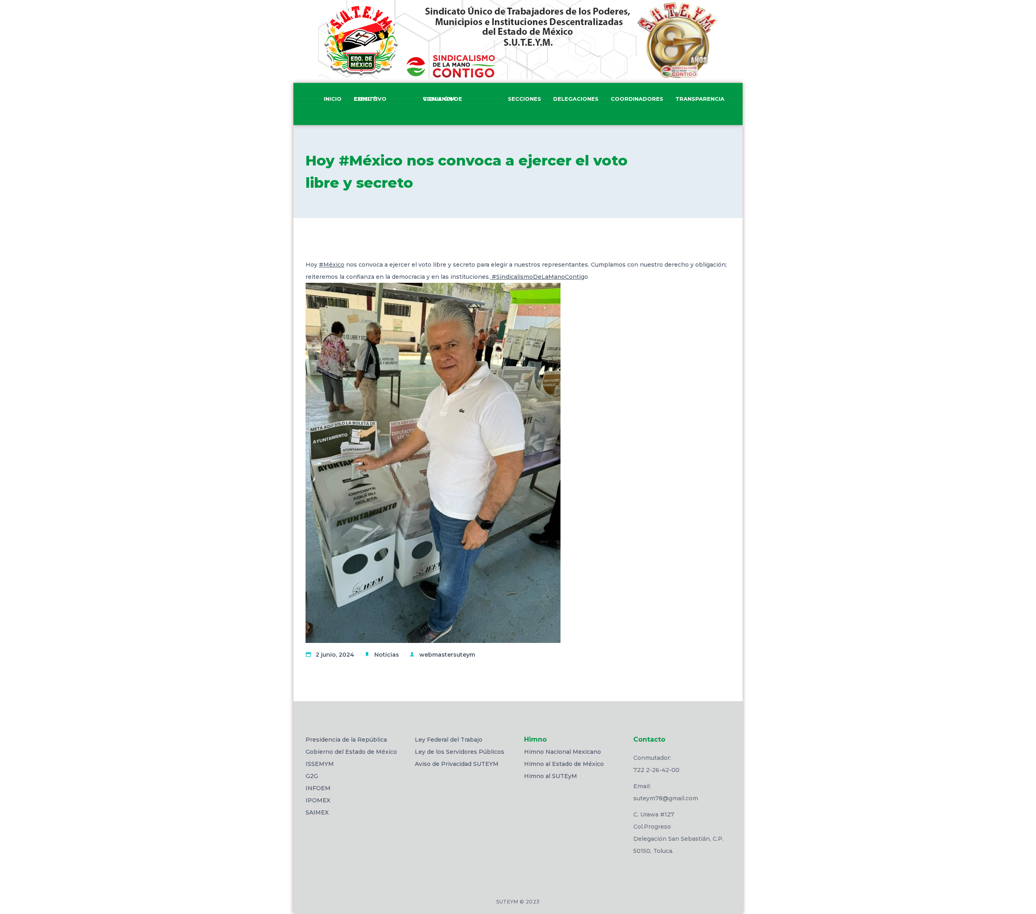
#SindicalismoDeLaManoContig (537, 276)
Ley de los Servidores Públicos (459, 751)
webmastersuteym (447, 654)
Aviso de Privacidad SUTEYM (457, 764)
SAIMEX (317, 812)
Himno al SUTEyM (550, 776)
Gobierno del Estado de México (351, 751)
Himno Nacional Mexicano (562, 751)
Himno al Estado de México (564, 764)
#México (331, 264)
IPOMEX (318, 800)
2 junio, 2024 (335, 654)
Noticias (386, 654)
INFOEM (318, 788)
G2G (312, 776)
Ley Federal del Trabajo (448, 739)
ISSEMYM (320, 764)
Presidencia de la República (346, 739)
